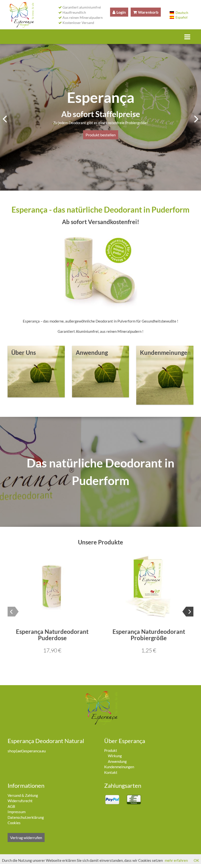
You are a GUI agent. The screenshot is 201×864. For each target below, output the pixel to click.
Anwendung (117, 761)
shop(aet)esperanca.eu (27, 750)
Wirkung (115, 756)
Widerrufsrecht (20, 801)
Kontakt (110, 772)
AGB (11, 806)
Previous (7, 117)
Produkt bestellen (101, 134)
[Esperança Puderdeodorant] (21, 14)
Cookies (14, 823)
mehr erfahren (176, 860)
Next (193, 117)
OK (196, 860)
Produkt (110, 750)
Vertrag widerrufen (26, 837)
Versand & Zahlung (23, 795)
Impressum (16, 812)
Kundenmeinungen (119, 767)
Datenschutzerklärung (26, 817)
